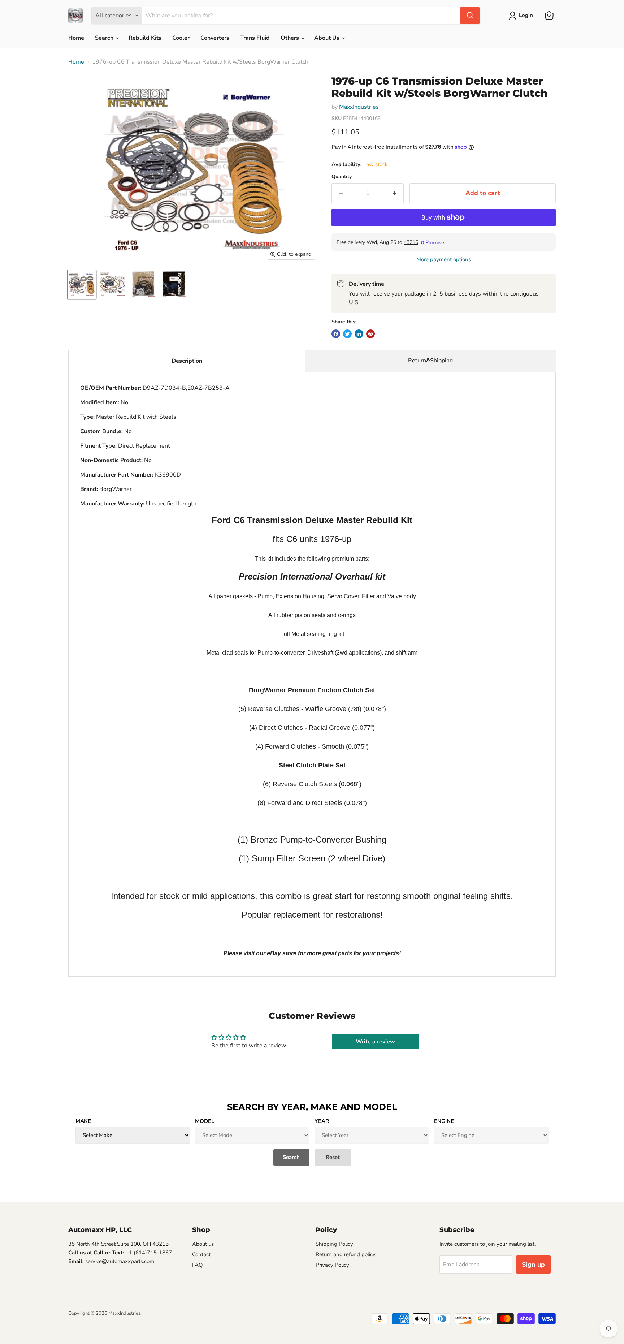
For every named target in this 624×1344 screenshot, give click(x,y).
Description (187, 361)
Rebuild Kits (145, 38)
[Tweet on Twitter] (347, 333)
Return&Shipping (430, 361)
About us (203, 1244)
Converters (214, 38)
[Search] (470, 15)
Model (204, 1121)
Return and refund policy (346, 1254)
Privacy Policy (332, 1264)
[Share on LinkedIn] (359, 333)
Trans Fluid (255, 38)
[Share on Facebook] (336, 333)
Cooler (181, 38)
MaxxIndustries (359, 107)
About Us (327, 38)
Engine (444, 1121)
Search (105, 38)
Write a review (375, 1042)
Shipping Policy (334, 1244)
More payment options (443, 260)
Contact (201, 1254)
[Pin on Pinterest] (370, 333)
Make (83, 1121)
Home (76, 38)
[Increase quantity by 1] (394, 193)
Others (290, 38)
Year (322, 1121)
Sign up (533, 1264)
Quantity (342, 177)
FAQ (197, 1264)
